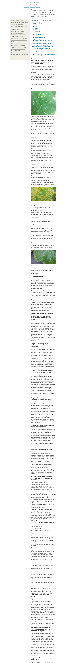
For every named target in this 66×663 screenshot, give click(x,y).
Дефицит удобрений (39, 39)
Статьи (38, 7)
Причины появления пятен (40, 34)
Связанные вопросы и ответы (40, 42)
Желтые (36, 26)
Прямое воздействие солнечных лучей (43, 56)
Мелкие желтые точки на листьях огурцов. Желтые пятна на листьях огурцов (43, 47)
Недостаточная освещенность (41, 36)
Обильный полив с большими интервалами (44, 54)
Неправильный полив (39, 37)
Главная (26, 7)
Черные (36, 29)
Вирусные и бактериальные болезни (43, 40)
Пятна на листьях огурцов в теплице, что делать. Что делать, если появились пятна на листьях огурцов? (44, 22)
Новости (32, 7)
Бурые (36, 28)
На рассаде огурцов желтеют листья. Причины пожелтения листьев (42, 44)
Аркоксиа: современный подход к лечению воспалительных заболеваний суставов (19, 28)
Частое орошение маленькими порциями (44, 53)
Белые (36, 25)
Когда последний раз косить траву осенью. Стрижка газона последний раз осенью (19, 54)
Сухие (35, 32)
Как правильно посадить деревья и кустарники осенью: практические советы (19, 40)
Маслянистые (37, 31)
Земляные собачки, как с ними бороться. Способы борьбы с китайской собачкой (18, 49)
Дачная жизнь (33, 2)
